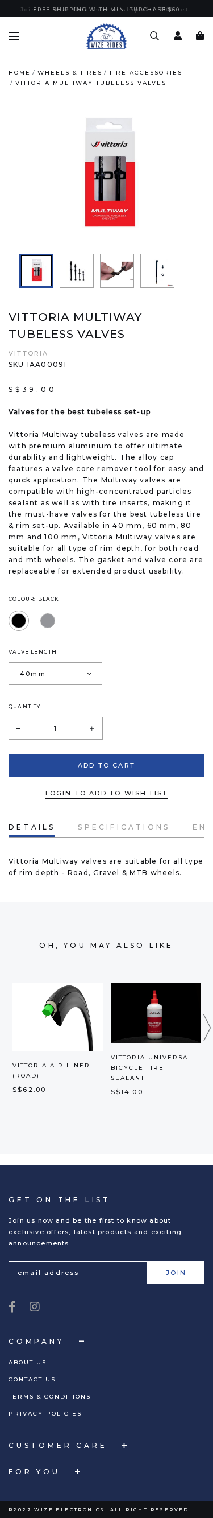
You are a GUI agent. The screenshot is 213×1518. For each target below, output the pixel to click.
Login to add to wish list (106, 804)
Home (20, 84)
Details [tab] (32, 838)
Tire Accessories (145, 84)
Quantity (25, 718)
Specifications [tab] (124, 838)
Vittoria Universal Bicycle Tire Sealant (152, 1079)
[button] (207, 1039)
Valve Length (33, 663)
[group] (36, 282)
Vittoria (29, 365)
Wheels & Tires (69, 84)
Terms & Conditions (50, 1396)
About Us (28, 1362)
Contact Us (32, 1379)
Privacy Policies (45, 1413)
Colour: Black (34, 610)
